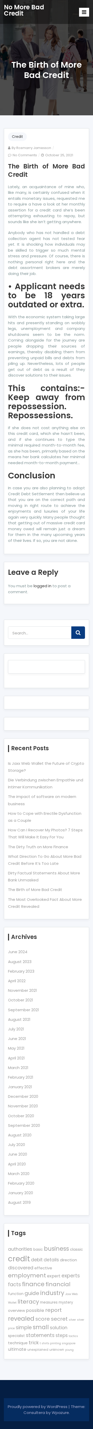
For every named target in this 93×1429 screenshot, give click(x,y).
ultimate (17, 1349)
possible (35, 1310)
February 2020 (21, 1183)
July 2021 (16, 1029)
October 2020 (21, 1116)
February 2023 (21, 971)
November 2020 (23, 1106)
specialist (16, 1335)
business (56, 1249)
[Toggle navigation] (84, 12)
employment (27, 1275)
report (53, 1310)
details (51, 1260)
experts (70, 1275)
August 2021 (19, 1019)
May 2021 (16, 1048)
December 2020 (23, 1096)
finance (33, 1284)
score (42, 1318)
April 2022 (17, 981)
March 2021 (18, 1067)
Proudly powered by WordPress (38, 1406)
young (69, 1350)
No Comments (25, 155)
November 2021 (22, 990)
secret (59, 1318)
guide (32, 1293)
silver (72, 1320)
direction (68, 1260)
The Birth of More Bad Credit (46, 170)
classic (76, 1249)
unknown (56, 1349)
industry (52, 1293)
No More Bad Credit (24, 10)
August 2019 (19, 1202)
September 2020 (24, 1125)
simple (24, 1327)
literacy (28, 1302)
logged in (42, 586)
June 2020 (17, 1154)
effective (43, 1268)
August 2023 (20, 961)
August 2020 (20, 1135)
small (41, 1327)
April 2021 (16, 1058)
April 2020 (17, 1164)
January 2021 (20, 1087)
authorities (20, 1249)
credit (19, 1258)
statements (40, 1335)
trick (34, 1342)
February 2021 (20, 1077)
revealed (21, 1318)
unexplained (37, 1349)
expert (53, 1276)
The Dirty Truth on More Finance (38, 847)
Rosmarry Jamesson (33, 147)
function (16, 1293)
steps (62, 1335)
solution (58, 1328)
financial (58, 1284)
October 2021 (20, 1000)
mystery (66, 1302)
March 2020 (18, 1173)
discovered (20, 1268)
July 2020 (16, 1144)
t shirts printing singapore (57, 1343)
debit (37, 1260)
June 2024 (17, 951)
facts (14, 1284)
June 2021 (17, 1038)
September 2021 (23, 1010)
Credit (17, 136)
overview (16, 1310)
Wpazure (60, 1412)
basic (38, 1249)
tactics (73, 1336)
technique (18, 1343)
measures (49, 1302)
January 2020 (20, 1192)
